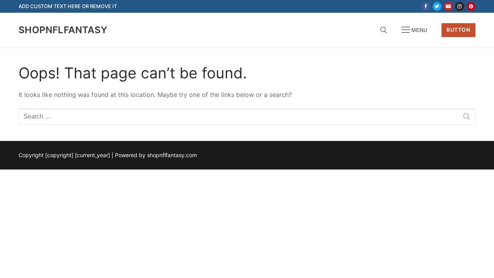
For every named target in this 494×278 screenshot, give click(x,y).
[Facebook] (425, 6)
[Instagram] (459, 6)
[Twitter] (437, 6)
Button (458, 30)
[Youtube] (448, 6)
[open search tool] (383, 30)
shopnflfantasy (63, 30)
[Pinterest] (471, 6)
